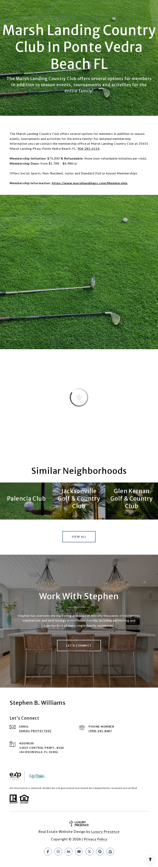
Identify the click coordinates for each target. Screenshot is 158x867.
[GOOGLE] (100, 851)
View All (79, 536)
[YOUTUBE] (79, 851)
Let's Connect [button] (79, 645)
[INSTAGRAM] (58, 851)
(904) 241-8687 (100, 731)
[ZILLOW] (110, 851)
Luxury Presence (105, 831)
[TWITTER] (89, 851)
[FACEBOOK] (48, 851)
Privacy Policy (95, 839)
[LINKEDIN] (68, 851)
